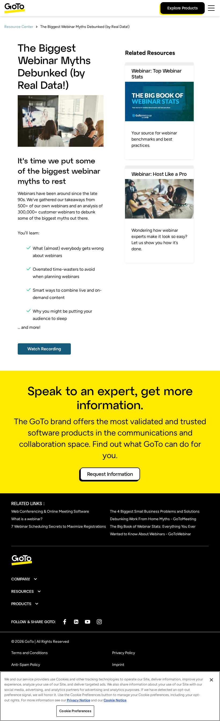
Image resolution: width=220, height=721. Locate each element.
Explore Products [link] (182, 8)
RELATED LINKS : (28, 503)
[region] (110, 696)
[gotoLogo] (14, 8)
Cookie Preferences (75, 711)
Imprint (118, 664)
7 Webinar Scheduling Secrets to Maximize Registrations (58, 526)
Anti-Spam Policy (25, 664)
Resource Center (18, 26)
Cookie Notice (115, 700)
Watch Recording (44, 348)
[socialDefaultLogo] (64, 621)
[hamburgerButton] (211, 8)
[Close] (211, 680)
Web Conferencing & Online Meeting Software (50, 511)
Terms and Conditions (29, 653)
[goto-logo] (110, 560)
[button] (24, 579)
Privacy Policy (123, 653)
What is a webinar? (26, 519)
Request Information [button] (110, 474)
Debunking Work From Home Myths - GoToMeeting (153, 519)
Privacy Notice (78, 700)
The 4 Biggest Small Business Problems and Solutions (155, 511)
